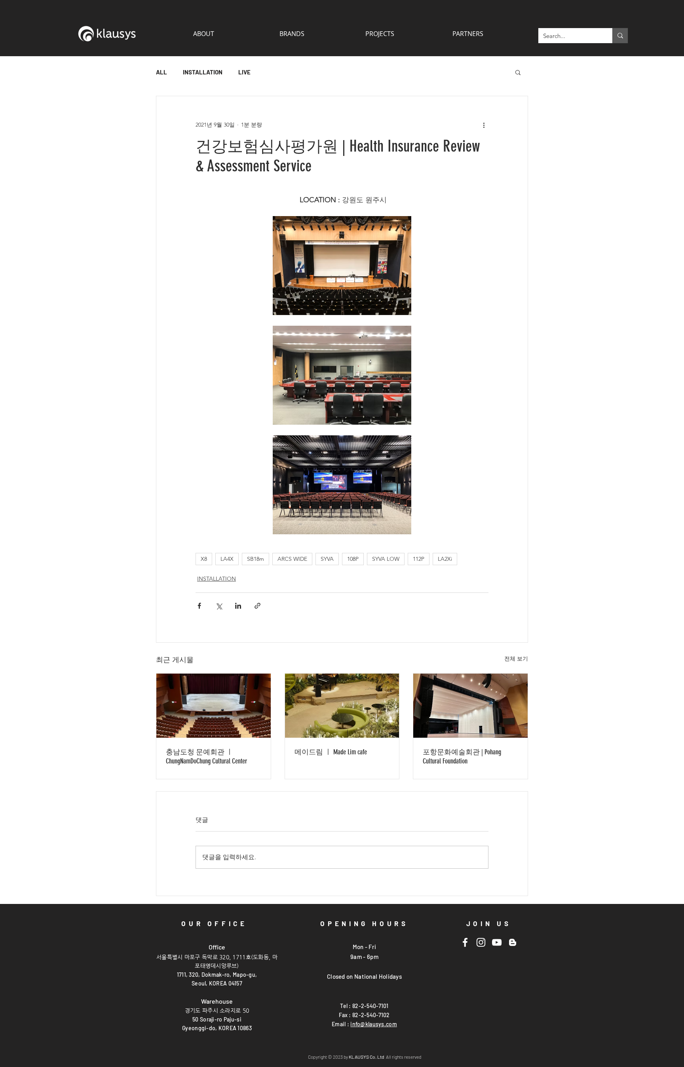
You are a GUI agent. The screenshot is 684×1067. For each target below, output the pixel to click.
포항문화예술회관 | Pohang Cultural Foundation (462, 756)
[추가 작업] (483, 124)
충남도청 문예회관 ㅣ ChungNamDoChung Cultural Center (206, 756)
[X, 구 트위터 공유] (218, 605)
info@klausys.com (373, 1024)
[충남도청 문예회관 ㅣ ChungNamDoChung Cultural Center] (213, 706)
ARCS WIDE (292, 558)
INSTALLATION (202, 72)
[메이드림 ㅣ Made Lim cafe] (342, 706)
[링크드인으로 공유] (238, 605)
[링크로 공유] (257, 605)
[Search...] (620, 35)
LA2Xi (445, 558)
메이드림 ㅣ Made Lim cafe (330, 752)
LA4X (227, 558)
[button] (467, 33)
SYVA (327, 558)
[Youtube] (497, 942)
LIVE (244, 72)
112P (418, 558)
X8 (204, 558)
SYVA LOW (385, 558)
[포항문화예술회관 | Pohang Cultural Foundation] (470, 706)
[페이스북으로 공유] (199, 605)
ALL (161, 72)
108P (353, 558)
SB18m (255, 558)
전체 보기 (516, 658)
